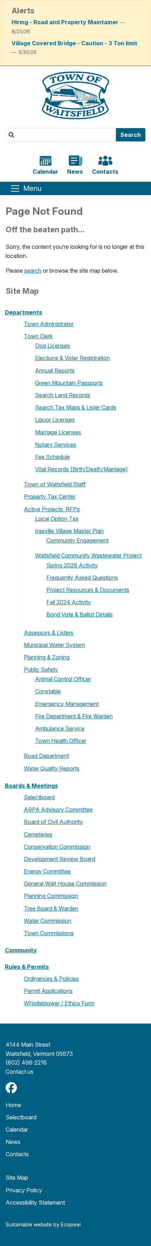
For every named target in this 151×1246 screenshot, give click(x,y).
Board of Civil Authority (53, 821)
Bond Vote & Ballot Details (79, 614)
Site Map (17, 1177)
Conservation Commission (57, 846)
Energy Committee (47, 871)
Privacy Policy (24, 1190)
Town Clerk (38, 336)
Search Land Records (62, 395)
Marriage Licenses (58, 432)
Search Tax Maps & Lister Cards (75, 407)
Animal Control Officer (63, 678)
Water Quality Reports (51, 768)
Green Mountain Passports (69, 382)
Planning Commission (51, 895)
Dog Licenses (52, 345)
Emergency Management (67, 703)
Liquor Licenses (55, 419)
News (13, 1141)
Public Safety (41, 669)
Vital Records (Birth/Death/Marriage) (81, 469)
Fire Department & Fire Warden (74, 716)
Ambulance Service (60, 728)
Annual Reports (54, 370)
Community (21, 950)
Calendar (17, 1129)
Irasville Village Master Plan (69, 530)
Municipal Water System (54, 644)
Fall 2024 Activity (68, 602)
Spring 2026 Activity (72, 565)
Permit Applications (48, 990)
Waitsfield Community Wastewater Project (88, 555)
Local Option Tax (57, 518)
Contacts (17, 1154)
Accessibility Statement (35, 1202)
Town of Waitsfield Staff (55, 484)
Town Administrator (49, 323)
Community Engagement (77, 540)
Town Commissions (49, 933)
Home (13, 1104)
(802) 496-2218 (26, 1062)
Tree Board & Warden (51, 908)
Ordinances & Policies (51, 978)
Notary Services (55, 444)
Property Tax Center (50, 496)
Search (130, 134)
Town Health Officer (60, 740)
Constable (48, 691)
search (32, 270)
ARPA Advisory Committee (58, 809)
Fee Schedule (52, 456)
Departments (23, 312)
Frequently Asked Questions (82, 577)
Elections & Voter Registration (72, 357)
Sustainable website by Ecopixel (43, 1224)
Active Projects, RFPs (52, 509)
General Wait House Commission (65, 883)
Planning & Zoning (47, 657)
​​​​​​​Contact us (19, 1071)
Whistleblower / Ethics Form (59, 1003)
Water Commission (47, 920)
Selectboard (39, 797)
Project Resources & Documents (87, 589)
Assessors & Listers (48, 632)
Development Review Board (59, 858)
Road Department (46, 755)
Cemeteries (38, 834)
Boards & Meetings (31, 785)
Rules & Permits (27, 966)
